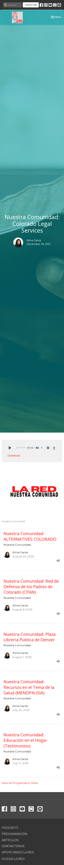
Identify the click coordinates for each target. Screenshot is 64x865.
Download (13, 455)
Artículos (10, 840)
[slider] (20, 447)
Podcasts (10, 827)
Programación (14, 834)
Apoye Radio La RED (18, 852)
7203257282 (31, 4)
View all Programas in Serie (20, 783)
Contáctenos (13, 846)
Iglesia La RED (13, 859)
